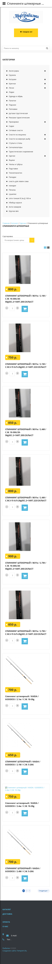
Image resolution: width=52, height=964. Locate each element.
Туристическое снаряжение (21, 151)
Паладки (12, 177)
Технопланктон (15, 173)
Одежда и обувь (16, 96)
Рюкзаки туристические (19, 117)
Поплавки (13, 109)
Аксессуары (14, 71)
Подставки (13, 168)
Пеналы (12, 190)
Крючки (12, 83)
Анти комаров (15, 207)
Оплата (6, 922)
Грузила (12, 75)
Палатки (12, 100)
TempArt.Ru (22, 950)
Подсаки (12, 105)
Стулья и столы (15, 143)
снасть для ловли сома (19, 181)
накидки (12, 185)
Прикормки (14, 122)
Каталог (14, 223)
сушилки (12, 194)
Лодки (11, 92)
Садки (11, 126)
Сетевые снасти (16, 130)
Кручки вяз (14, 211)
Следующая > (44, 891)
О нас (5, 926)
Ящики (12, 160)
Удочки (12, 156)
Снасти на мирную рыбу (19, 139)
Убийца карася (15, 202)
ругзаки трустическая (18, 113)
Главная (6, 223)
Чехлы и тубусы (15, 164)
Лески (11, 88)
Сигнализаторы (15, 147)
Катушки (12, 79)
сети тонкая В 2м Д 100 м (20, 198)
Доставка (7, 914)
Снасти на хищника (17, 134)
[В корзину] (25, 309)
